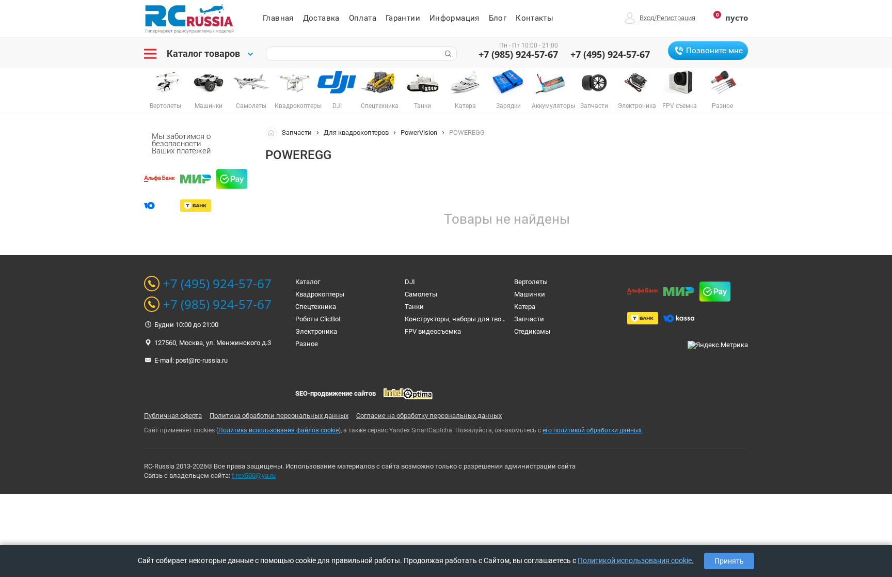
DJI (410, 282)
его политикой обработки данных (592, 430)
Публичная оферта (173, 415)
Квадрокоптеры (319, 294)
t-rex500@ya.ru (254, 475)
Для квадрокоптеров (356, 132)
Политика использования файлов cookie (278, 430)
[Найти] (447, 53)
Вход (647, 18)
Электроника (316, 331)
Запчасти (297, 132)
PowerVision (419, 132)
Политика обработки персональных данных (279, 415)
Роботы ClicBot (318, 319)
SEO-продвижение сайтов (335, 393)
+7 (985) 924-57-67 (518, 54)
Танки (414, 306)
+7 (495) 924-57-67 (610, 54)
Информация (454, 18)
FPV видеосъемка (433, 331)
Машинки (529, 294)
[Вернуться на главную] (273, 132)
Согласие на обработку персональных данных (429, 415)
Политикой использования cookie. (636, 560)
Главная (278, 18)
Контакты (534, 18)
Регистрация (676, 18)
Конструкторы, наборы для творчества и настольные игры (497, 319)
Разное (306, 344)
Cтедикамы (532, 331)
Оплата (362, 18)
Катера (524, 306)
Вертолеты (531, 282)
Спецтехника (315, 306)
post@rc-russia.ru (202, 360)
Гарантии (403, 18)
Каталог (307, 282)
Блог (498, 18)
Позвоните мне (714, 50)
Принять (729, 561)
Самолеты (421, 294)
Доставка (321, 18)
